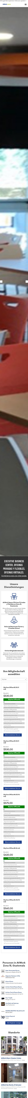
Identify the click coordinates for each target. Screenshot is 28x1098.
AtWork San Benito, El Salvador (11, 1085)
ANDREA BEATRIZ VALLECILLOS (15, 1010)
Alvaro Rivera (9, 981)
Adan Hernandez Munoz (12, 970)
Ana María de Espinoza (12, 1003)
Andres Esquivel (10, 1016)
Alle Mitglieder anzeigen (14, 1022)
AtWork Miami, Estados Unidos (11, 1058)
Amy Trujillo (8, 997)
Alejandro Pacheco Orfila (12, 976)
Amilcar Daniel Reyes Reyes (13, 987)
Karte (23, 1060)
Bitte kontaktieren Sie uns (12, 735)
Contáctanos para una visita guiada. (14, 576)
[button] (2, 281)
